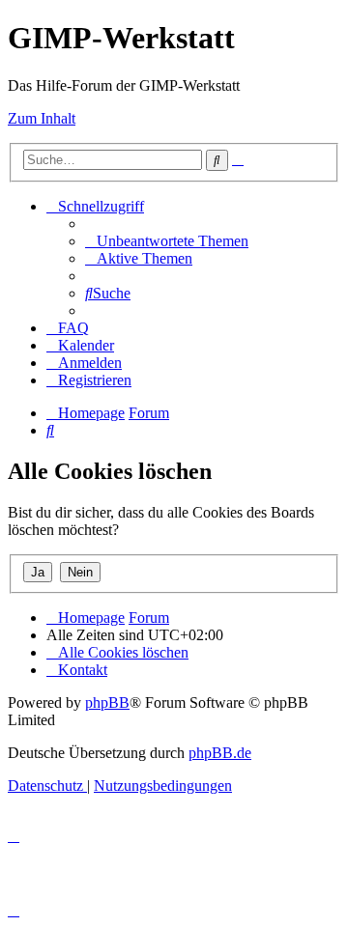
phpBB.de (219, 752)
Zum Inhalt (41, 118)
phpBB (107, 702)
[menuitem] (166, 241)
